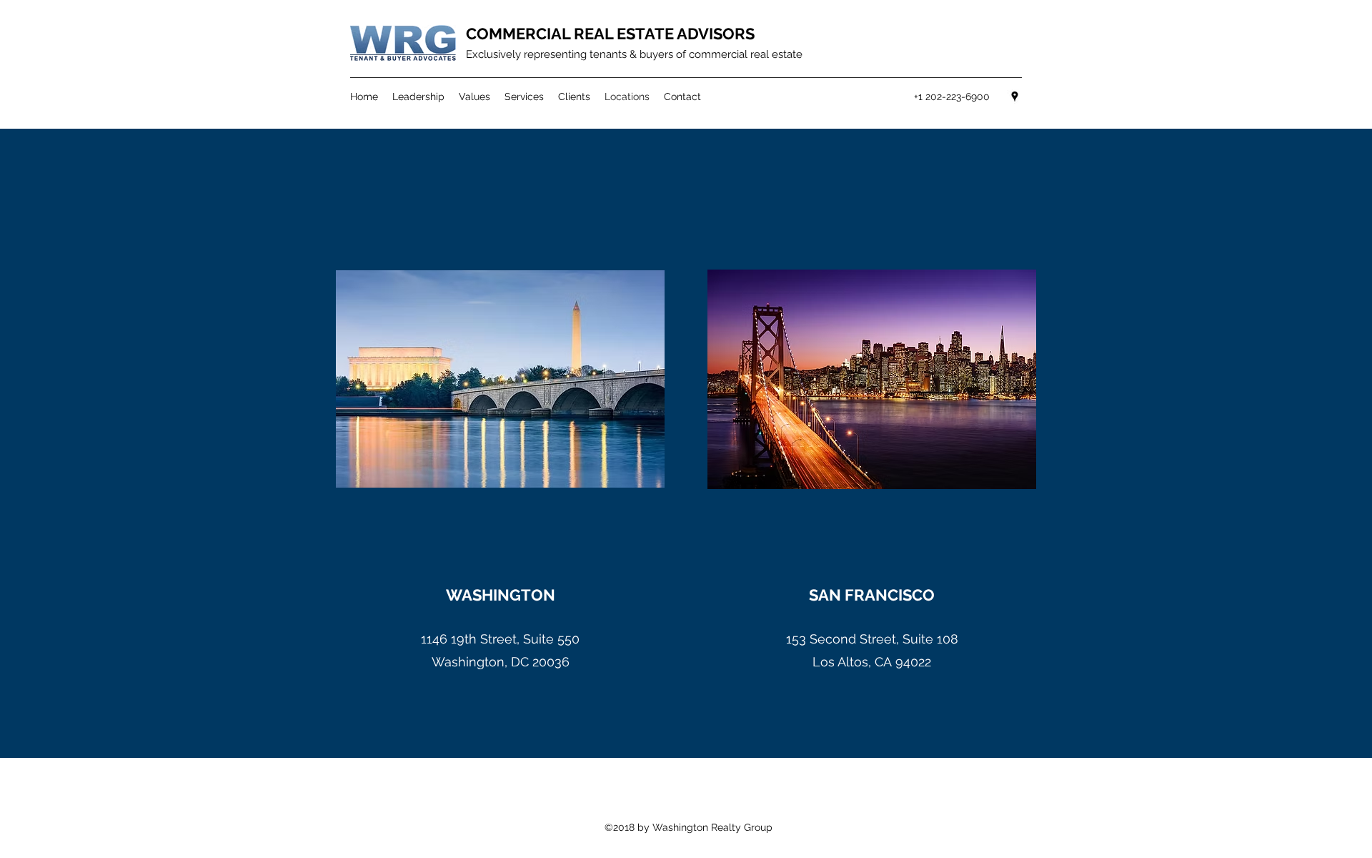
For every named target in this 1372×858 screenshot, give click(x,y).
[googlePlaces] (1015, 96)
